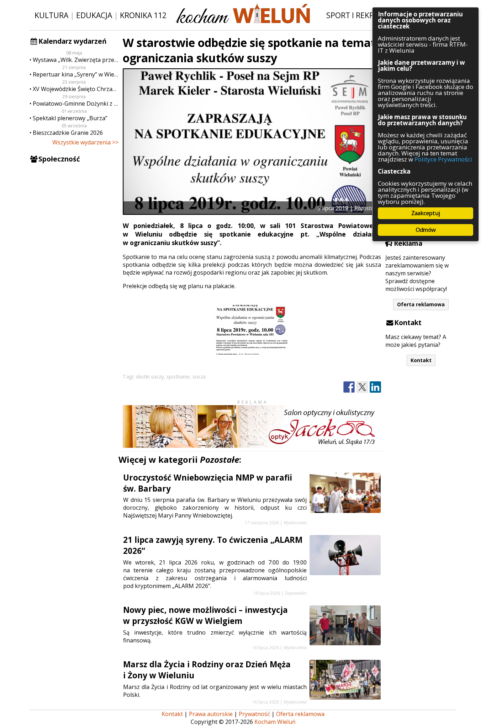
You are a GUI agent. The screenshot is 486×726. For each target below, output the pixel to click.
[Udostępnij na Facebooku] (349, 387)
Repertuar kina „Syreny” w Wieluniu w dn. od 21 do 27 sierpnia (75, 74)
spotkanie (178, 376)
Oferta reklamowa (421, 304)
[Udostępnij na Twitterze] (362, 387)
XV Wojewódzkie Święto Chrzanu (75, 89)
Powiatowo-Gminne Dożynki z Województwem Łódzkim (75, 103)
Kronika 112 (143, 15)
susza (199, 376)
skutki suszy (150, 376)
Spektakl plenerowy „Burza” (70, 118)
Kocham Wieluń (275, 722)
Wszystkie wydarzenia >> (85, 142)
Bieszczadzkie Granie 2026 (68, 133)
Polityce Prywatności (443, 159)
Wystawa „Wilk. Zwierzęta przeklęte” (75, 60)
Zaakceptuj (425, 213)
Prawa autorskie (211, 714)
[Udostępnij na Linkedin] (375, 387)
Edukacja (94, 15)
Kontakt (421, 360)
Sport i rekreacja (360, 15)
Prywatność (254, 714)
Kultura (51, 15)
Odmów (425, 230)
